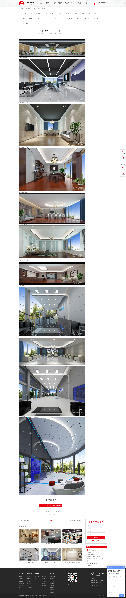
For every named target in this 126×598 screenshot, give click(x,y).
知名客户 (44, 576)
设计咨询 (123, 164)
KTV (89, 13)
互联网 (45, 13)
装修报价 (86, 3)
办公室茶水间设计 (78, 520)
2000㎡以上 (25, 23)
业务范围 (21, 581)
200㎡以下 (70, 18)
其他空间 (29, 585)
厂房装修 (52, 581)
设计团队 (67, 3)
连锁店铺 (38, 13)
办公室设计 (52, 592)
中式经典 (54, 18)
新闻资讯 (73, 3)
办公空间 (29, 576)
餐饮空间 (29, 581)
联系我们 (80, 3)
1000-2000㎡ (96, 18)
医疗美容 (59, 13)
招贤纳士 (21, 587)
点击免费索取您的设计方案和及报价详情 (52, 505)
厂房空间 (29, 579)
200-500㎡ (79, 18)
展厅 (101, 13)
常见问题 (52, 583)
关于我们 (54, 3)
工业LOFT (62, 18)
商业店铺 (29, 583)
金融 (52, 13)
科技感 (46, 18)
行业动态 (52, 589)
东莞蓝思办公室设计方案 (29, 520)
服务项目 (47, 3)
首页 (41, 3)
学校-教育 (66, 13)
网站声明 (105, 595)
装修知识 (52, 587)
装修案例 (60, 3)
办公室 (43, 8)
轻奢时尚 (39, 18)
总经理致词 (21, 583)
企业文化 (21, 585)
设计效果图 (29, 587)
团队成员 (37, 579)
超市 (24, 18)
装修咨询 (123, 169)
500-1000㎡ (87, 18)
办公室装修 (43, 33)
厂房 (31, 13)
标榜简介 (21, 576)
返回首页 (44, 585)
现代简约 (31, 18)
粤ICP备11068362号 (54, 595)
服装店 (82, 13)
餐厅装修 (75, 13)
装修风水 (52, 585)
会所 (95, 13)
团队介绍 (37, 576)
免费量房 (123, 153)
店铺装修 (52, 579)
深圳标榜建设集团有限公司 (25, 595)
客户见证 (44, 579)
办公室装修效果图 (36, 8)
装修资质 (21, 579)
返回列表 (51, 520)
